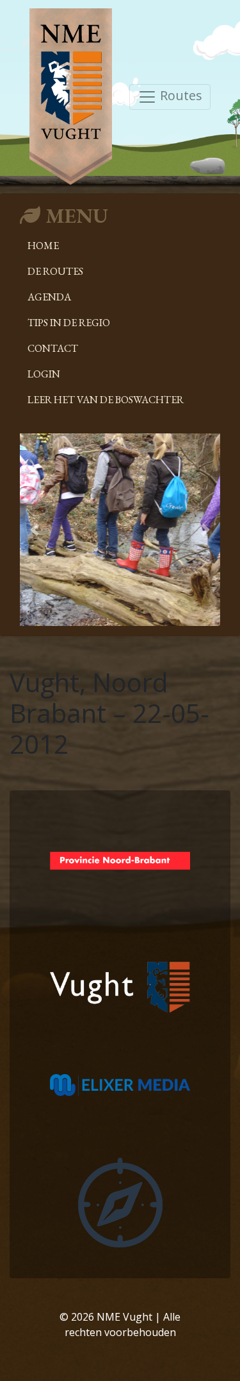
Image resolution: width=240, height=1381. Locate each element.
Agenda (49, 297)
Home (43, 245)
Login (44, 374)
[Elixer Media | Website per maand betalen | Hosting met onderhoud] (120, 1084)
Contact (53, 348)
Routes (179, 95)
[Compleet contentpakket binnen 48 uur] (120, 1201)
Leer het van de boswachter (106, 399)
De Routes (55, 271)
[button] (35, 529)
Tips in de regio (69, 322)
